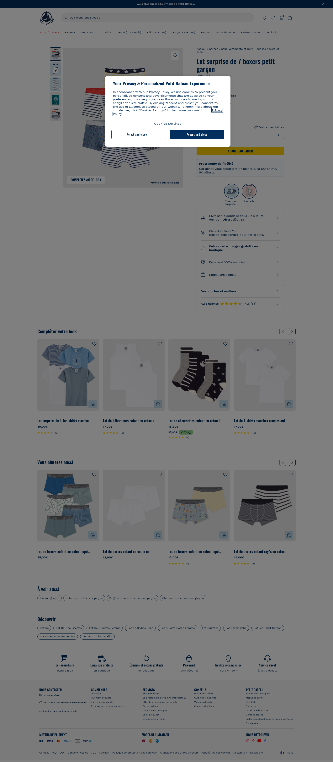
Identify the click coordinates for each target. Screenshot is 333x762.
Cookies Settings (168, 123)
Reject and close (137, 134)
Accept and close (197, 134)
